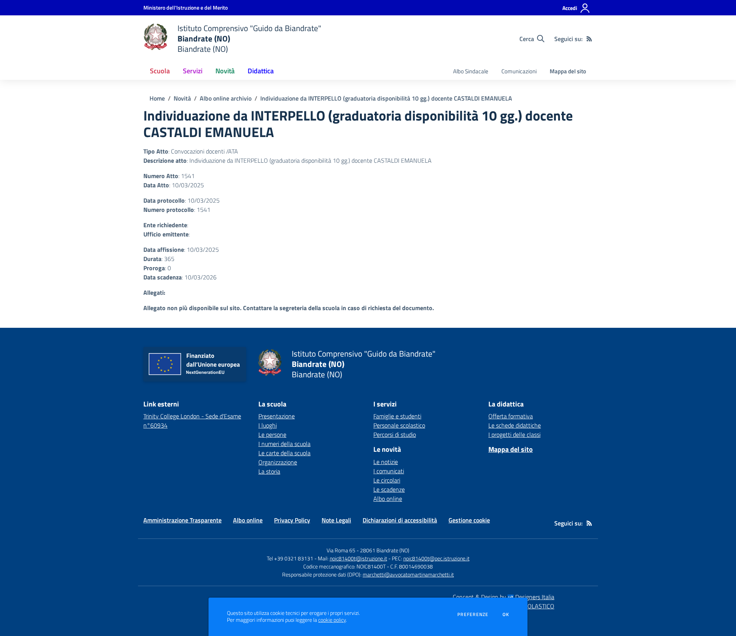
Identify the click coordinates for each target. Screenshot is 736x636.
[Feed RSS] (589, 38)
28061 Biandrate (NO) (384, 550)
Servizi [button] (192, 71)
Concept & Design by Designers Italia (503, 596)
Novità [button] (225, 71)
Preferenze (472, 614)
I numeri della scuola (284, 443)
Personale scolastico (399, 425)
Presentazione (276, 416)
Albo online (387, 498)
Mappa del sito (568, 71)
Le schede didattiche (514, 425)
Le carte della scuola (284, 453)
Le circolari (386, 480)
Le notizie (385, 461)
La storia (269, 471)
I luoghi (267, 425)
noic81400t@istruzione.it (358, 558)
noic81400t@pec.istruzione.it (436, 558)
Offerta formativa (510, 416)
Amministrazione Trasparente (182, 520)
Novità (182, 98)
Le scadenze (389, 489)
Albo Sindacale (470, 71)
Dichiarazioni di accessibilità (400, 520)
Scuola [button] (160, 71)
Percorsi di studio (394, 434)
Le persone (272, 434)
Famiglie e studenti (397, 416)
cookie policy (332, 620)
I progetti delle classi (514, 434)
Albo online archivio (225, 98)
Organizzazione (277, 462)
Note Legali (336, 520)
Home (157, 98)
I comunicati (388, 471)
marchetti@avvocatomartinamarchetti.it (408, 574)
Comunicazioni (519, 71)
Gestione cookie (469, 520)
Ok (506, 614)
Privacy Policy (292, 520)
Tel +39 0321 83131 (290, 558)
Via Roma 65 (341, 550)
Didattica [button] (261, 71)
